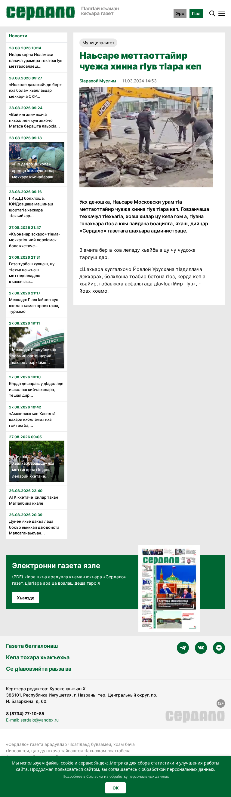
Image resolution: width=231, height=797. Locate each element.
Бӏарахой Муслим (97, 80)
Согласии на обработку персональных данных (127, 776)
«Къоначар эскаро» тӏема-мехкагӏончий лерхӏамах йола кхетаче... (34, 240)
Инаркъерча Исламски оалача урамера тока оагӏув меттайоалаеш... (35, 60)
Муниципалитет (98, 42)
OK (115, 788)
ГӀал (196, 13)
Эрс (180, 13)
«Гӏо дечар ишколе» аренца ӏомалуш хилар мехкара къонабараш (34, 170)
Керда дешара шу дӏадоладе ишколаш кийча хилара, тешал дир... (36, 389)
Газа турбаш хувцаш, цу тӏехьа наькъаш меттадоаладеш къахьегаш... (31, 272)
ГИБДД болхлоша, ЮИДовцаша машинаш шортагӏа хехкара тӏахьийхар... (31, 207)
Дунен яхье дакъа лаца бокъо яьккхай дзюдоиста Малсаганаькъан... (34, 527)
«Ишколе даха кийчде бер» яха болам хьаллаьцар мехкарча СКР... (35, 90)
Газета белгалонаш (32, 646)
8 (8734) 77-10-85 (25, 713)
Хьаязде (25, 597)
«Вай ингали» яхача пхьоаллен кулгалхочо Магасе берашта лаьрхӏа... (34, 120)
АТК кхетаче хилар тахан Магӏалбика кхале (33, 500)
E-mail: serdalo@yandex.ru (32, 719)
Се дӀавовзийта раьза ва (38, 669)
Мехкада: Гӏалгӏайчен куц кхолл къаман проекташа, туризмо (34, 305)
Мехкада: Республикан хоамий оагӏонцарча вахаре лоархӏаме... (34, 356)
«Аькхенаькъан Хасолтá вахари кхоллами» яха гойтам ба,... (32, 419)
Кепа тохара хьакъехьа (37, 657)
